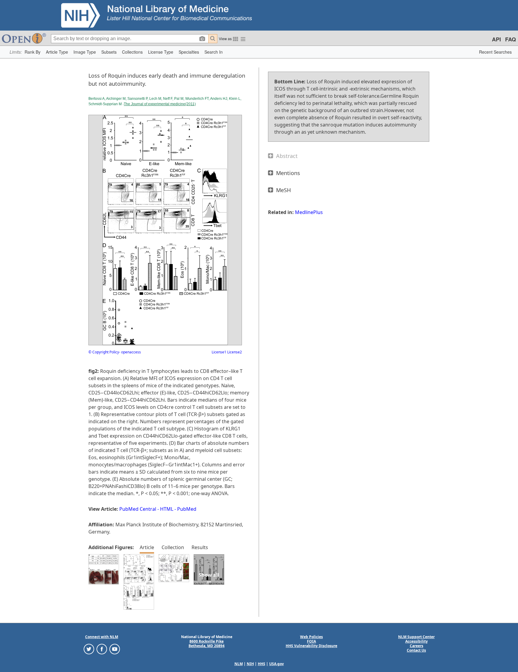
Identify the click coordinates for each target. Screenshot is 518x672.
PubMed (186, 509)
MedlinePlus (309, 212)
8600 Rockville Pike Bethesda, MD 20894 (207, 643)
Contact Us (416, 650)
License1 (219, 352)
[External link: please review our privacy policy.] (89, 648)
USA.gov (276, 663)
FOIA (311, 641)
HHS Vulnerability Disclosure (311, 645)
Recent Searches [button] (495, 52)
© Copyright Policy (103, 352)
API (496, 39)
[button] (32, 52)
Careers (416, 645)
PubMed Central (137, 509)
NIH (250, 663)
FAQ (510, 39)
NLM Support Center (416, 636)
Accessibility (416, 641)
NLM (238, 663)
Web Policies (311, 636)
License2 (234, 352)
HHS (261, 663)
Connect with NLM (101, 636)
